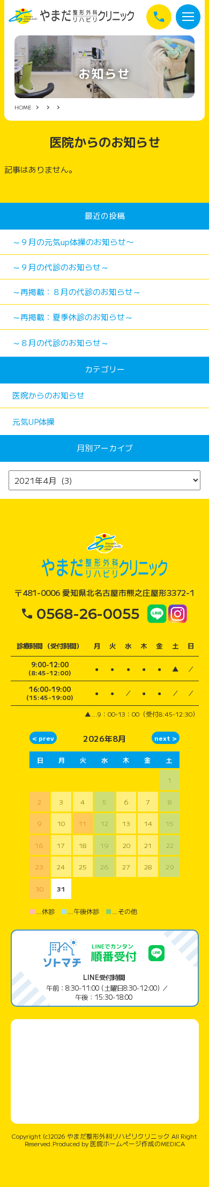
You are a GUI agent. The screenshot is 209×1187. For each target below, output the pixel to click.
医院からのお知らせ (48, 395)
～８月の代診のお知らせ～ (60, 342)
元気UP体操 (33, 421)
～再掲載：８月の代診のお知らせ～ (76, 291)
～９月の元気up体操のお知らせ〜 (73, 241)
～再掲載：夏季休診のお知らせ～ (72, 316)
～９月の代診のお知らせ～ (60, 266)
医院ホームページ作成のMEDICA (137, 1143)
